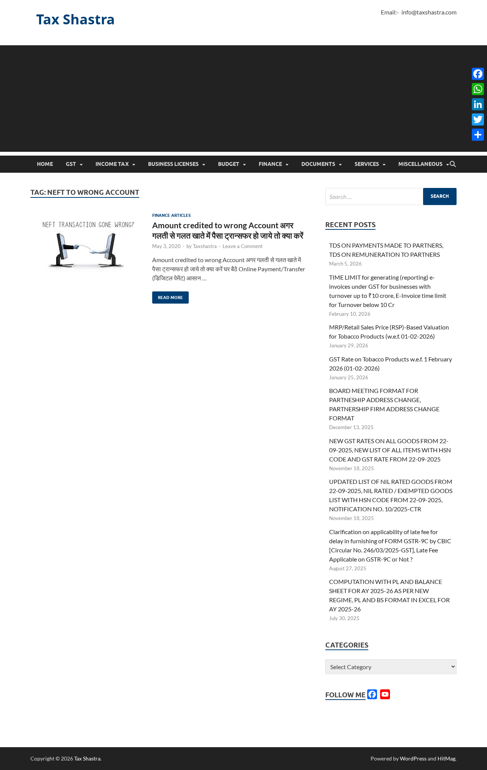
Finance (270, 164)
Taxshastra (205, 246)
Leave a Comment (243, 246)
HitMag (446, 758)
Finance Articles (171, 215)
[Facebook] (477, 73)
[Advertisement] (243, 98)
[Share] (477, 134)
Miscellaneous (420, 164)
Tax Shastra (75, 19)
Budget (228, 164)
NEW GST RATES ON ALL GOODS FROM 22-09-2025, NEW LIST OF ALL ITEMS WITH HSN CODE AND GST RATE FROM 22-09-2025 (390, 450)
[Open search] (452, 164)
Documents (318, 164)
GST (71, 164)
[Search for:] (391, 196)
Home (45, 164)
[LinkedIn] (477, 104)
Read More (167, 295)
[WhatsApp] (477, 89)
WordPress (413, 758)
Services (367, 164)
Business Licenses (173, 164)
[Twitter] (477, 119)
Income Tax (112, 164)
